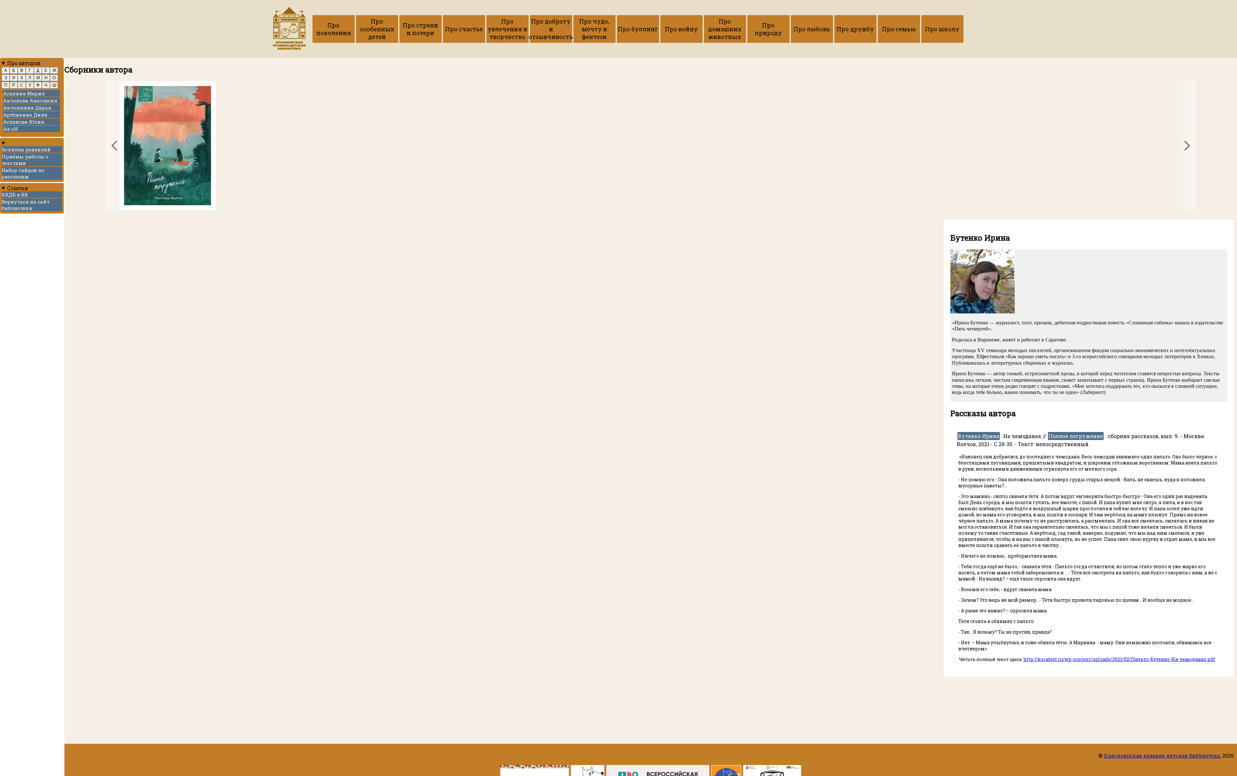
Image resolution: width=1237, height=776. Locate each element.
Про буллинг (638, 29)
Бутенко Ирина (978, 436)
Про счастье (464, 29)
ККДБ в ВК (15, 194)
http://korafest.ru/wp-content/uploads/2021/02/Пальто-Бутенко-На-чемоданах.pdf (1119, 659)
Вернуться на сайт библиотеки (26, 204)
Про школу (942, 29)
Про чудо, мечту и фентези (594, 29)
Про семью (899, 29)
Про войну (681, 29)
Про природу (768, 29)
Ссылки (17, 188)
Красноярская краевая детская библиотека (1162, 755)
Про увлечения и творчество (507, 29)
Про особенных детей (377, 29)
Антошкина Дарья (27, 107)
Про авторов (23, 63)
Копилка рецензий (26, 149)
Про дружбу (855, 29)
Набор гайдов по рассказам (23, 173)
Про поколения (333, 29)
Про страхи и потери (420, 29)
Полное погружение (1076, 436)
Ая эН (10, 129)
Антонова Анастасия (30, 100)
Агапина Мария (24, 93)
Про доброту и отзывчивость (551, 29)
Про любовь (811, 29)
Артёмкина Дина (25, 114)
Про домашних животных (725, 29)
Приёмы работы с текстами (25, 159)
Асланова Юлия (23, 122)
